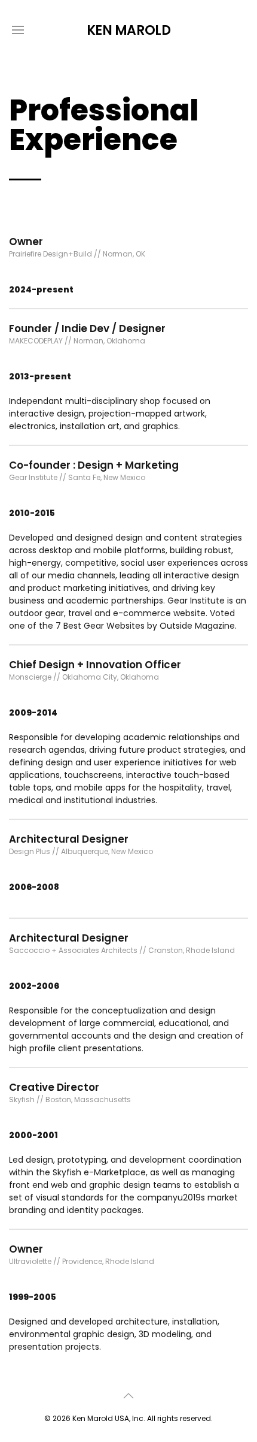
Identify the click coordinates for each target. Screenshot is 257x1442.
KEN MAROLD (129, 30)
